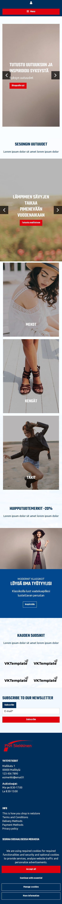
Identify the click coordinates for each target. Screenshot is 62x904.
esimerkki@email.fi (13, 777)
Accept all (31, 869)
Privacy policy (10, 828)
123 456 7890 (10, 773)
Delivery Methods (12, 821)
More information (31, 896)
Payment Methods (12, 824)
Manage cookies (31, 887)
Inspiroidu (30, 604)
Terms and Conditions (15, 817)
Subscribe (9, 705)
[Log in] (31, 3)
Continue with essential (31, 878)
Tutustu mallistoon (31, 223)
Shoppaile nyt (18, 85)
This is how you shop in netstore (21, 813)
